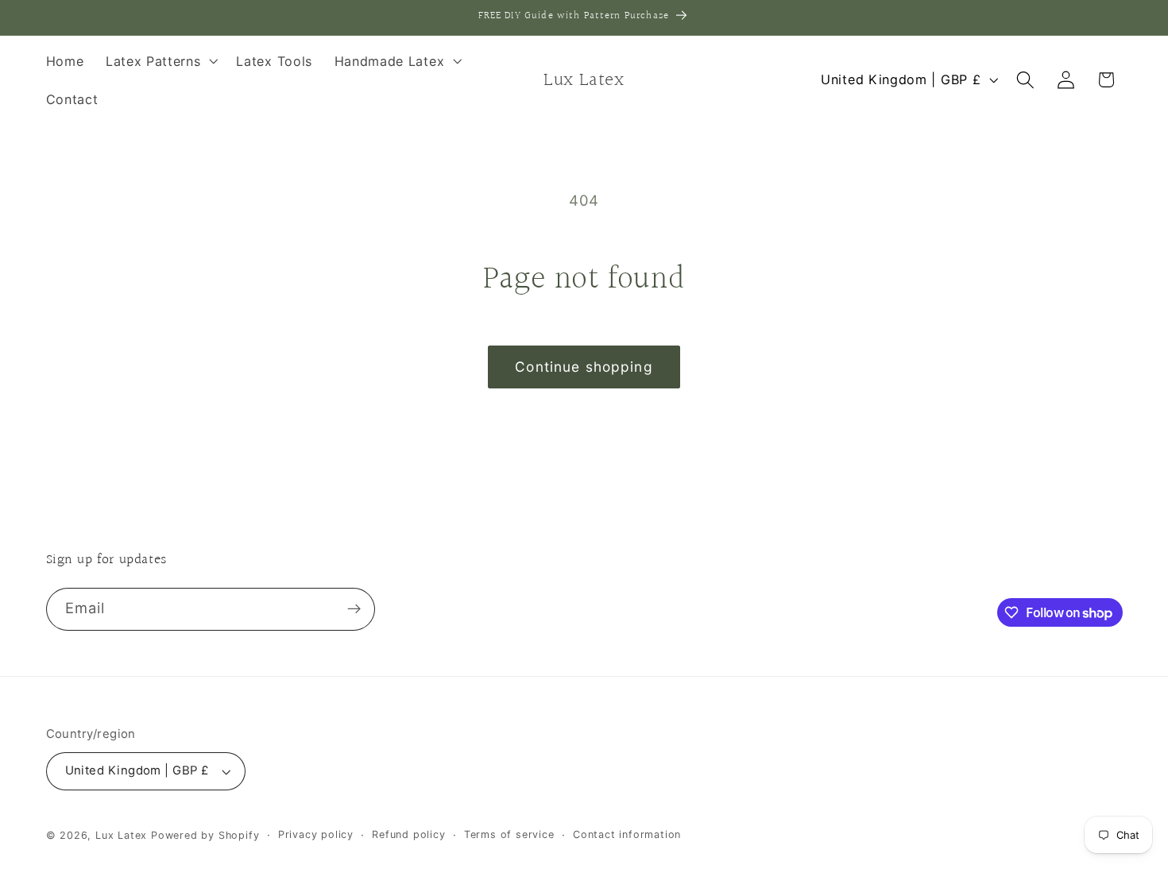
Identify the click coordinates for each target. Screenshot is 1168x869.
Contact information (627, 834)
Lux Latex (121, 835)
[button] (160, 61)
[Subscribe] (354, 609)
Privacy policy (316, 834)
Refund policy (408, 834)
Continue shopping (584, 366)
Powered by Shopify (205, 835)
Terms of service (509, 834)
